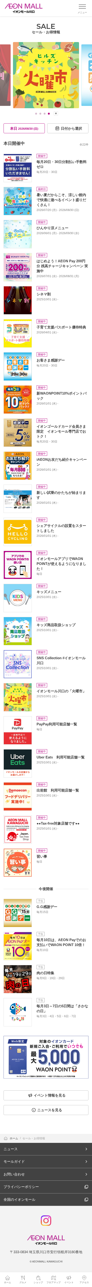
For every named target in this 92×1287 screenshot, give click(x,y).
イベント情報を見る (50, 1095)
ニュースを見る (49, 1110)
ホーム (14, 1138)
